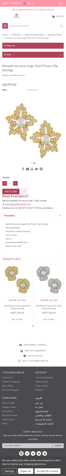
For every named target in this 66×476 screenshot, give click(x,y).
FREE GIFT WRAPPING (35, 351)
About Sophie (8, 403)
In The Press (7, 411)
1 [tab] (33, 326)
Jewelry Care (8, 419)
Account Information (44, 378)
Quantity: (6, 177)
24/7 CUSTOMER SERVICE (35, 361)
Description (9, 215)
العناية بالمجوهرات (44, 424)
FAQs (4, 424)
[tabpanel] (17, 293)
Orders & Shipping (10, 382)
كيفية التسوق (41, 411)
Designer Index (9, 407)
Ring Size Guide (9, 415)
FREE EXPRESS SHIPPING (35, 345)
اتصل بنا (39, 407)
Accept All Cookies (47, 471)
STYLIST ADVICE (35, 356)
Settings (9, 471)
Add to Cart (17, 319)
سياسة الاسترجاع (43, 420)
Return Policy (7, 386)
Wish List (39, 390)
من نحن (39, 403)
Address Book (41, 382)
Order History (41, 386)
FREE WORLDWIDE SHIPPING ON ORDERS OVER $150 (33, 10)
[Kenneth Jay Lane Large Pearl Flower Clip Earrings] (32, 163)
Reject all (26, 471)
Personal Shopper (10, 390)
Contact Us (7, 378)
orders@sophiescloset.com (18, 204)
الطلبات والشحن (43, 415)
